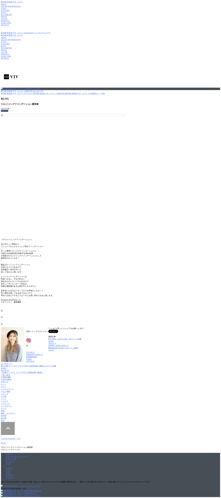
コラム (8, 473)
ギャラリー (10, 461)
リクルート (10, 478)
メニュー (9, 454)
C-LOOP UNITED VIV (10, 439)
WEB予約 (37, 491)
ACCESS (36, 496)
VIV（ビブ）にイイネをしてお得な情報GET (22, 324)
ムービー (9, 468)
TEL (35, 493)
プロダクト (10, 475)
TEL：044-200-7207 (34, 349)
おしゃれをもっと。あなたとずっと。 (19, 317)
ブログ (8, 464)
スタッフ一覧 (11, 459)
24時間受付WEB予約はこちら (16, 311)
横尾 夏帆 (33, 335)
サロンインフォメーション (17, 456)
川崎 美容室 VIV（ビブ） (36, 329)
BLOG (3, 443)
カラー (8, 470)
